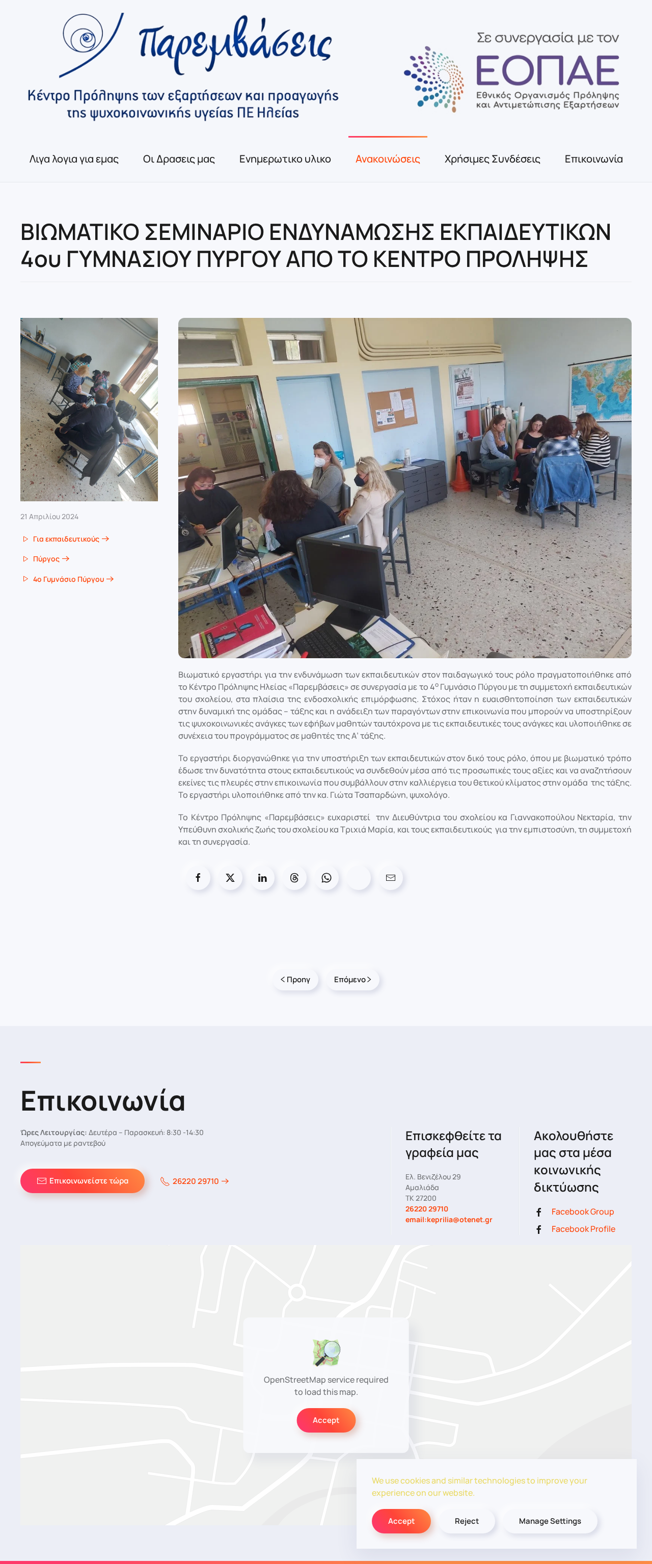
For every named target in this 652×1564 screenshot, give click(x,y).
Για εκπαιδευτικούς (66, 539)
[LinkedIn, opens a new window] (262, 878)
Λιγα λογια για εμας (74, 159)
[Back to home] (326, 68)
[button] (89, 409)
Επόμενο (350, 979)
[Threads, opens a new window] (294, 878)
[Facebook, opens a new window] (198, 878)
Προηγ (298, 979)
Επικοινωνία (594, 159)
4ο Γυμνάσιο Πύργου (68, 579)
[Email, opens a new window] (390, 878)
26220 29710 (196, 1181)
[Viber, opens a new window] (358, 878)
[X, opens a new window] (230, 878)
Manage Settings (550, 1521)
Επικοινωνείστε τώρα (88, 1180)
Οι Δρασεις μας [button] (179, 159)
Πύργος (46, 558)
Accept (326, 1420)
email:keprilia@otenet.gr (449, 1219)
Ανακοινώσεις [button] (388, 159)
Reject (467, 1521)
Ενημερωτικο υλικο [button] (285, 159)
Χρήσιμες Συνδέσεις (492, 159)
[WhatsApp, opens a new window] (326, 878)
